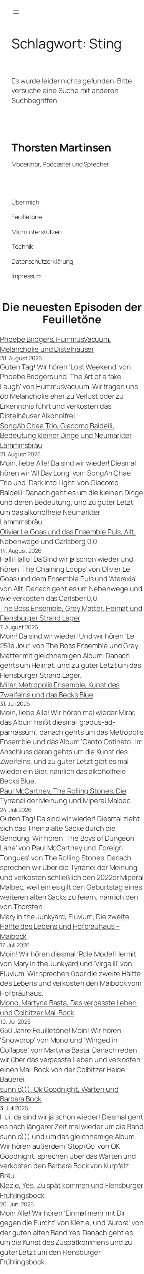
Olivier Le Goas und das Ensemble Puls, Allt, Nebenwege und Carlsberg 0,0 (68, 536)
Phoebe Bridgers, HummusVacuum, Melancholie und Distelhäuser (55, 344)
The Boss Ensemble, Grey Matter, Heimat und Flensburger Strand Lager (71, 613)
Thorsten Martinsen (61, 147)
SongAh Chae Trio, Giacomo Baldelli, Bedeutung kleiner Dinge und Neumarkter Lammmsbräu (66, 435)
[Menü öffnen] (16, 12)
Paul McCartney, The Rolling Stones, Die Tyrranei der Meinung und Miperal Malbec (65, 795)
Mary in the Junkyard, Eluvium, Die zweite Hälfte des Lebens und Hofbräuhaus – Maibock (64, 926)
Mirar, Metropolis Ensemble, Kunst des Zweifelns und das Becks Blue (59, 689)
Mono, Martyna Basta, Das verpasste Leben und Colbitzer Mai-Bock (68, 1007)
